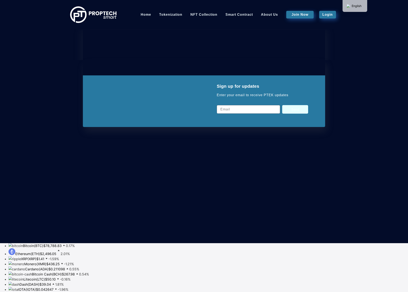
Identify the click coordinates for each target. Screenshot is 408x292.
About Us (269, 14)
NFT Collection (203, 14)
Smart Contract (239, 14)
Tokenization (170, 14)
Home (146, 14)
